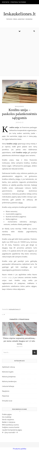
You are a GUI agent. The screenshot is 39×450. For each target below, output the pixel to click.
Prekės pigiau (7, 414)
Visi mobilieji (6, 417)
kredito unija (7, 277)
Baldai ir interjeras (8, 422)
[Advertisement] (19, 55)
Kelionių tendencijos (9, 381)
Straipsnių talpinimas (18, 2)
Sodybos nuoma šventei (10, 427)
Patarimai (5, 396)
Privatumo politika (19, 449)
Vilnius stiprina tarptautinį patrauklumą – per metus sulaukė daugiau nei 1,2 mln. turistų (19, 341)
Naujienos (19, 106)
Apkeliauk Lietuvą (8, 367)
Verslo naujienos (8, 419)
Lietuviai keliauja (8, 386)
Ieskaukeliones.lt (19, 14)
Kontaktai (5, 2)
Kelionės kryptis (7, 372)
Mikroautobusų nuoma (10, 425)
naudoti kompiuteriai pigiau (12, 430)
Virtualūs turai (7, 401)
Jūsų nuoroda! (10, 432)
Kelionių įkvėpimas (9, 377)
